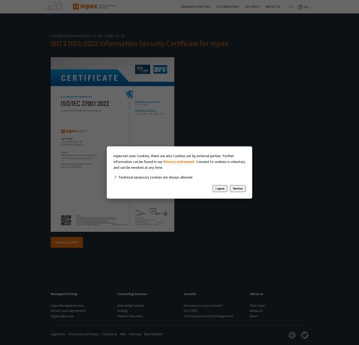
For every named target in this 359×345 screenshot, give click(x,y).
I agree (220, 188)
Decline (238, 188)
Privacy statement (179, 161)
